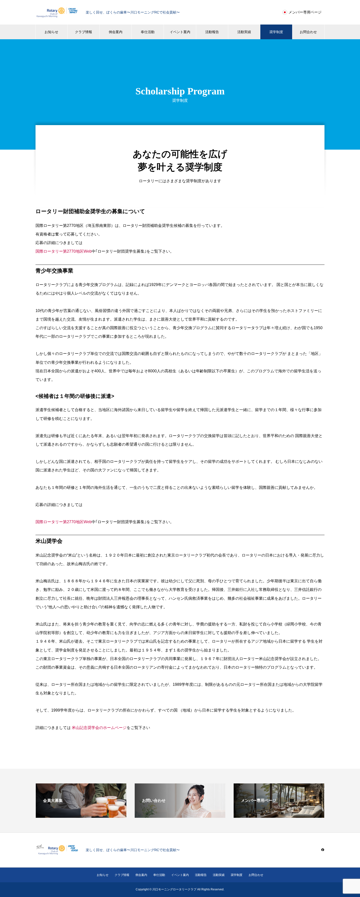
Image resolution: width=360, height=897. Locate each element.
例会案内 (115, 32)
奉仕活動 (148, 32)
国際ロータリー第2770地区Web (64, 251)
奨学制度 (276, 32)
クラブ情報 (83, 32)
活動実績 (244, 32)
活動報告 (212, 32)
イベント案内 (180, 32)
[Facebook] (322, 849)
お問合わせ (308, 32)
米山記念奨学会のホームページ (99, 728)
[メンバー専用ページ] (279, 816)
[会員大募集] (81, 816)
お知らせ (51, 32)
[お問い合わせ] (180, 816)
